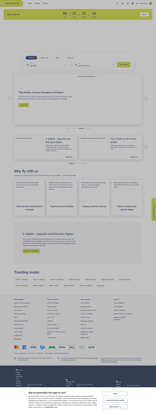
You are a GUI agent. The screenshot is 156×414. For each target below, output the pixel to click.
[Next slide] (146, 98)
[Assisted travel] (122, 3)
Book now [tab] (31, 58)
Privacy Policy (94, 358)
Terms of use (31, 353)
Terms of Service (68, 360)
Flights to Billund (69, 285)
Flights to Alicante (39, 279)
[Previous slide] (10, 98)
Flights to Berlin (54, 285)
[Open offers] (127, 3)
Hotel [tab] (57, 58)
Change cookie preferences (61, 353)
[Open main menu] (150, 3)
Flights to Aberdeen (22, 279)
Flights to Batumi (124, 279)
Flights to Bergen (38, 285)
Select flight (123, 64)
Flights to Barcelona (107, 279)
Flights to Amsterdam (57, 279)
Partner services (52, 299)
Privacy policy (49, 353)
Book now (24, 105)
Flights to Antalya (74, 279)
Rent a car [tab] (70, 58)
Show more (100, 285)
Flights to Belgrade (22, 285)
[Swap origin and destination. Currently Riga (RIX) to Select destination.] (70, 64)
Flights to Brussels (86, 285)
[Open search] (117, 3)
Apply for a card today (31, 251)
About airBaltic (19, 299)
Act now (144, 14)
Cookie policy (40, 353)
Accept (115, 394)
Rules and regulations (20, 353)
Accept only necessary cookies (115, 400)
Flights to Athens (90, 279)
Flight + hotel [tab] (44, 58)
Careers (116, 299)
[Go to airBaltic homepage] (11, 3)
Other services (85, 299)
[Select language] (132, 3)
